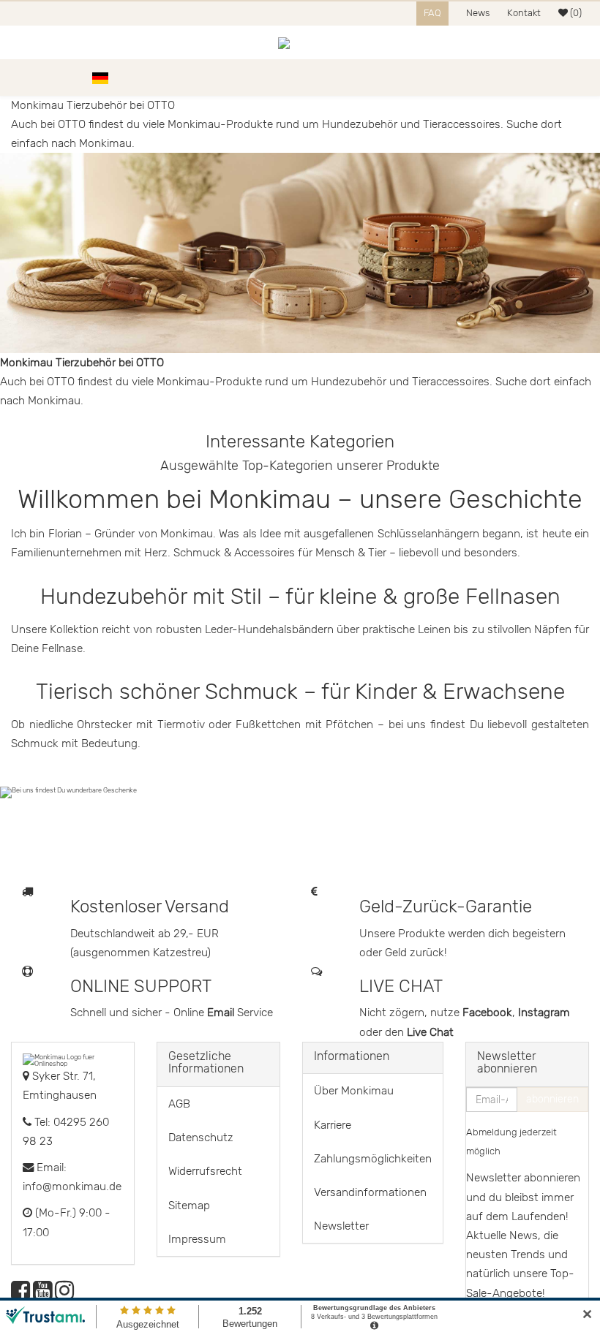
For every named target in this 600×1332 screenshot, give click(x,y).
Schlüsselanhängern (430, 533)
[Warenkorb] (581, 77)
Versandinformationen (370, 1192)
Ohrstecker (104, 724)
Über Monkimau (354, 1090)
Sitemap (189, 1205)
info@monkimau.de (72, 1186)
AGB (179, 1103)
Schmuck (198, 552)
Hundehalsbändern (286, 629)
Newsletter (341, 1226)
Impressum (197, 1239)
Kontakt (524, 12)
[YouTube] (42, 1294)
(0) (575, 12)
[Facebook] (20, 1294)
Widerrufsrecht (205, 1171)
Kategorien (52, 77)
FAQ (432, 12)
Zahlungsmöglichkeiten (373, 1158)
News (478, 12)
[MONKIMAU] (300, 42)
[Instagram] (64, 1294)
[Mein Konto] (556, 77)
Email (222, 1012)
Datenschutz (200, 1137)
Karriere (332, 1125)
